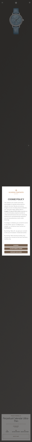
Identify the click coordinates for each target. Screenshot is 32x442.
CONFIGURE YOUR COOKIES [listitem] (16, 252)
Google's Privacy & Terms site (12, 211)
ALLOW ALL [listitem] (16, 245)
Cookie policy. (7, 228)
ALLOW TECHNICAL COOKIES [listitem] (16, 248)
